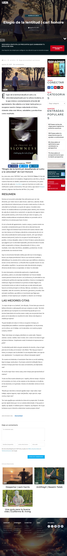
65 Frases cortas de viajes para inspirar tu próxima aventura (56, 126)
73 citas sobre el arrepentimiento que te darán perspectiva (56, 155)
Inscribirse (19, 184)
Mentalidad (19, 416)
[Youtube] (61, 87)
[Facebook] (48, 87)
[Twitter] (52, 87)
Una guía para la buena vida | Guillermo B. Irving (17, 510)
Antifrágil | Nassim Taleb (49, 487)
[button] (13, 166)
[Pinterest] (55, 87)
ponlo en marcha (18, 163)
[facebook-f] (49, 526)
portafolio (13, 60)
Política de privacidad (33, 449)
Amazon (42, 187)
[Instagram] (58, 87)
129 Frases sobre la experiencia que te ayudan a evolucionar (56, 135)
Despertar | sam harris (18, 487)
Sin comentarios (18, 64)
